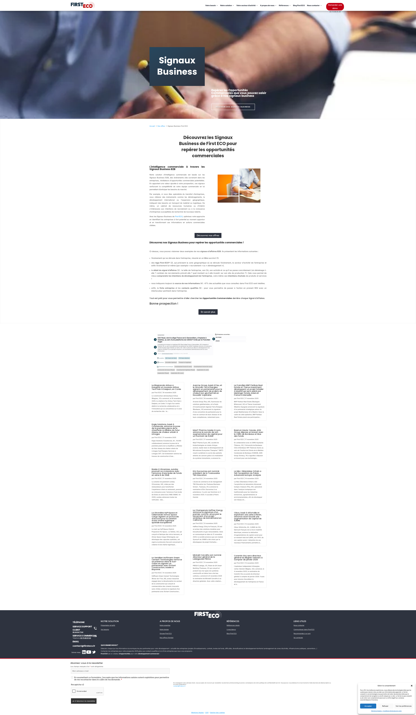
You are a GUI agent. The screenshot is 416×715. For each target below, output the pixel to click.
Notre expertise (165, 625)
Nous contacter (313, 5)
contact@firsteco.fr (84, 645)
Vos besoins (105, 629)
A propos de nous (267, 5)
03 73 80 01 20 (85, 638)
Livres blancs (231, 629)
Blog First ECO (299, 5)
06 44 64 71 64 (78, 632)
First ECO (179, 216)
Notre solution (226, 5)
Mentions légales (197, 712)
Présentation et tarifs (108, 625)
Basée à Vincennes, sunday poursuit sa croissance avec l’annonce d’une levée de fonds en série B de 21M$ (167, 472)
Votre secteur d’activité (246, 5)
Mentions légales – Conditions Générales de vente (386, 711)
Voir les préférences (404, 706)
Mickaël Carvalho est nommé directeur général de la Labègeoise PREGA (207, 557)
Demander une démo (335, 6)
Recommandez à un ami (302, 633)
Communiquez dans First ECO (304, 629)
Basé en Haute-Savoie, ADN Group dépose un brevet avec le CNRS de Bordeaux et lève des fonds (248, 433)
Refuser (385, 706)
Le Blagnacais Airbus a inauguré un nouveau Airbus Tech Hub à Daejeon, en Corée (166, 387)
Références (283, 5)
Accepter (368, 706)
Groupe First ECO (166, 633)
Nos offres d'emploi (166, 638)
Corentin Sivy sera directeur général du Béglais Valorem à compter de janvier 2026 (248, 557)
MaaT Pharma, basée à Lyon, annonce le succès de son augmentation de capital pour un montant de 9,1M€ (207, 433)
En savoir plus (208, 312)
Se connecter (298, 638)
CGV (207, 712)
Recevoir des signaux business (233, 107)
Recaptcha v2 (77, 684)
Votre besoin (210, 5)
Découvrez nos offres (208, 235)
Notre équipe (164, 629)
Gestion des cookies (217, 712)
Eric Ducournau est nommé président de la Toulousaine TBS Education (206, 473)
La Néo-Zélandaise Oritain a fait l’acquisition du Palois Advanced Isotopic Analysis (247, 473)
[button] (412, 686)
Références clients (233, 625)
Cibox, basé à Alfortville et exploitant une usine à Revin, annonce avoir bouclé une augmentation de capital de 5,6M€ (248, 516)
